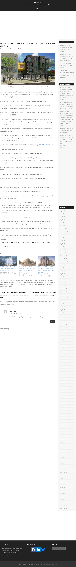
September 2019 (64, 334)
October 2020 (63, 295)
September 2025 (64, 232)
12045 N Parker (28, 280)
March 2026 (63, 226)
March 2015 (63, 496)
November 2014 (64, 508)
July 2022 (62, 238)
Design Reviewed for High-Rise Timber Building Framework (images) (44, 294)
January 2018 (63, 394)
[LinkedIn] (38, 549)
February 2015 (63, 499)
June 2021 (62, 271)
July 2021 (62, 268)
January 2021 (63, 286)
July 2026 (62, 214)
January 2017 (63, 430)
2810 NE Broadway (38, 280)
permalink (10, 286)
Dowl (53, 282)
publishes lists (35, 92)
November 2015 (64, 472)
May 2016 (62, 454)
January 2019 (63, 358)
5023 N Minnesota (5, 282)
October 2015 (63, 475)
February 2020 (63, 319)
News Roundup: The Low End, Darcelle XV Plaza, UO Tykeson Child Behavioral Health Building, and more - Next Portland (67, 139)
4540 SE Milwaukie (48, 280)
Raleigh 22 (31, 284)
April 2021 (62, 277)
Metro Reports (24, 284)
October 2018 (63, 367)
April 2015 (62, 493)
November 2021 (64, 256)
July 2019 (62, 340)
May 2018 (62, 382)
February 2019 (63, 355)
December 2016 (64, 433)
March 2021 (63, 280)
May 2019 (62, 346)
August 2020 (63, 301)
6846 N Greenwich (31, 282)
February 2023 (63, 235)
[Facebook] (33, 549)
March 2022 (63, 250)
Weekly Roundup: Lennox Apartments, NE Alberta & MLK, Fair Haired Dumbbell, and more (14, 295)
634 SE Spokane (22, 282)
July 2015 (62, 484)
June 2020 (62, 307)
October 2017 (63, 403)
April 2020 (62, 313)
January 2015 (63, 502)
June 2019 (62, 343)
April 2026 (62, 223)
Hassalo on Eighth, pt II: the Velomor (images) (66, 123)
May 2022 (62, 244)
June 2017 (62, 415)
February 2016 (63, 463)
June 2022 (62, 241)
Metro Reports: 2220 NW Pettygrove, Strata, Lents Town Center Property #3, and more (46, 269)
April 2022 (62, 247)
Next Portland (38, 2)
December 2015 (64, 469)
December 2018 (64, 361)
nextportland (17, 49)
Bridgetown (30, 87)
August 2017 (63, 409)
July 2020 (62, 304)
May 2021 (62, 274)
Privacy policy (5, 555)
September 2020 (64, 298)
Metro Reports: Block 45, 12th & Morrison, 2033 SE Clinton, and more (8, 268)
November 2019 (64, 328)
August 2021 (63, 265)
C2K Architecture (47, 282)
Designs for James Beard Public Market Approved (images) (66, 97)
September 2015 (64, 478)
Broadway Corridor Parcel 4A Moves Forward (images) (66, 130)
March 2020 (63, 316)
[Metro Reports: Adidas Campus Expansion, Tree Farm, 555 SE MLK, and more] (27, 261)
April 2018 (62, 385)
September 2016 (64, 442)
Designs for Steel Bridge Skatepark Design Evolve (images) (66, 65)
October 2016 (63, 439)
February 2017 (63, 427)
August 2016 (63, 445)
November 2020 (64, 292)
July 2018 (62, 376)
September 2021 (64, 262)
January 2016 (63, 466)
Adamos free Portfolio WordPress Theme (31, 564)
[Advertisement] (38, 24)
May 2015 (62, 490)
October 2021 (63, 259)
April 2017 (62, 421)
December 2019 (64, 325)
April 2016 (62, 457)
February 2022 (63, 253)
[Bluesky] (43, 549)
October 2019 (63, 331)
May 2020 (62, 310)
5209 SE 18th (13, 282)
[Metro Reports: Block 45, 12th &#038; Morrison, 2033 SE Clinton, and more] (8, 261)
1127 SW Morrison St (18, 280)
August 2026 (63, 211)
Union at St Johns (47, 284)
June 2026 (62, 217)
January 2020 (63, 322)
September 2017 (64, 406)
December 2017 (64, 397)
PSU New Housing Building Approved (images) (67, 145)
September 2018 (64, 370)
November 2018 (64, 364)
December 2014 (64, 505)
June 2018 (62, 379)
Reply (52, 321)
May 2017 (62, 418)
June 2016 (62, 451)
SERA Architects (39, 284)
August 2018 (63, 373)
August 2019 (63, 337)
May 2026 (62, 220)
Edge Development (5, 284)
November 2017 (64, 400)
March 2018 (63, 388)
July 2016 (62, 448)
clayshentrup (63, 128)
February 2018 (63, 391)
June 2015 (62, 487)
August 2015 (63, 481)
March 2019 (63, 352)
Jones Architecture (15, 284)
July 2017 (62, 412)
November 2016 (64, 436)
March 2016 (63, 460)
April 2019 (62, 349)
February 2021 (63, 283)
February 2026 (63, 229)
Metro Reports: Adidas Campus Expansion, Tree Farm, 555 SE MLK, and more (27, 269)
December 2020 (64, 289)
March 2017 (63, 424)
